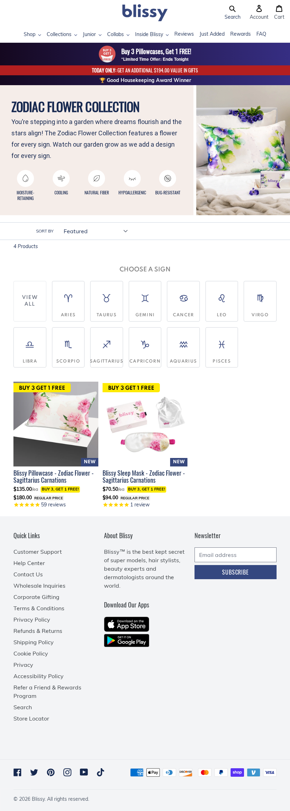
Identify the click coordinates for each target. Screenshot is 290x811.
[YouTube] (84, 772)
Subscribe (235, 572)
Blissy (38, 799)
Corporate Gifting (36, 596)
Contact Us (28, 574)
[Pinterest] (51, 772)
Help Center (29, 562)
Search (22, 707)
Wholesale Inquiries (39, 585)
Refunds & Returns (37, 630)
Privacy (23, 664)
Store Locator (31, 718)
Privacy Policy (31, 619)
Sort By (44, 231)
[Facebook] (17, 772)
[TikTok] (101, 772)
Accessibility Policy (38, 676)
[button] (232, 12)
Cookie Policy (30, 653)
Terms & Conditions (38, 608)
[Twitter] (34, 772)
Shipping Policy (33, 642)
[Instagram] (67, 772)
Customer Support (37, 551)
